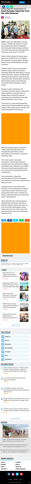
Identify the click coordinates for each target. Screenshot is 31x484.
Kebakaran (8, 344)
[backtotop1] (29, 482)
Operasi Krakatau (20, 469)
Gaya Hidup (4, 469)
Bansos (18, 464)
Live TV (22, 2)
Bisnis (2, 466)
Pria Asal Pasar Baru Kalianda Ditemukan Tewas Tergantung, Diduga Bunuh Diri (15, 445)
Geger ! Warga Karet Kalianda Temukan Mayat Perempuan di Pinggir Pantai (14, 440)
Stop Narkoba (9, 348)
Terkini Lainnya (15, 325)
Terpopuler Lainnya (15, 418)
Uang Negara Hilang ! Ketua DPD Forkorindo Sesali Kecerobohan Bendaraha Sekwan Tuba (16, 390)
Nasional (18, 462)
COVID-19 (7, 336)
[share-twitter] (15, 220)
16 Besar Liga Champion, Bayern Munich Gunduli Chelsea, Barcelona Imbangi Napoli (16, 409)
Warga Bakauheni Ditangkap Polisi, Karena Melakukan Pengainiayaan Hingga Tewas (16, 399)
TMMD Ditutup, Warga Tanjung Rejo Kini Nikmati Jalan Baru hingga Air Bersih (10, 305)
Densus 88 (18, 466)
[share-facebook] (9, 220)
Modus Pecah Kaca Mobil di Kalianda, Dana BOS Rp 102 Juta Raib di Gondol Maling (16, 451)
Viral (6, 355)
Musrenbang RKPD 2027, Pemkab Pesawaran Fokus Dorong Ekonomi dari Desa (11, 285)
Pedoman (16, 479)
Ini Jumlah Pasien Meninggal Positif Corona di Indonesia (14, 379)
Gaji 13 (7, 340)
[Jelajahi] (29, 2)
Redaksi (10, 479)
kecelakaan (8, 359)
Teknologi (8, 351)
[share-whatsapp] (21, 220)
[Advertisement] (15, 128)
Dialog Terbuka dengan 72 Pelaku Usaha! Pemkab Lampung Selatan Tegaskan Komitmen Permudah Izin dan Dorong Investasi (16, 369)
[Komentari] (27, 220)
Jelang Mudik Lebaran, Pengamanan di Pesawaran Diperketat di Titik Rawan (10, 316)
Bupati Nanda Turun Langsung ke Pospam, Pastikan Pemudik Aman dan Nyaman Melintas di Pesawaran (10, 274)
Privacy (20, 479)
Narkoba (3, 464)
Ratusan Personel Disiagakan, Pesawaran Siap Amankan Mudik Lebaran (10, 295)
